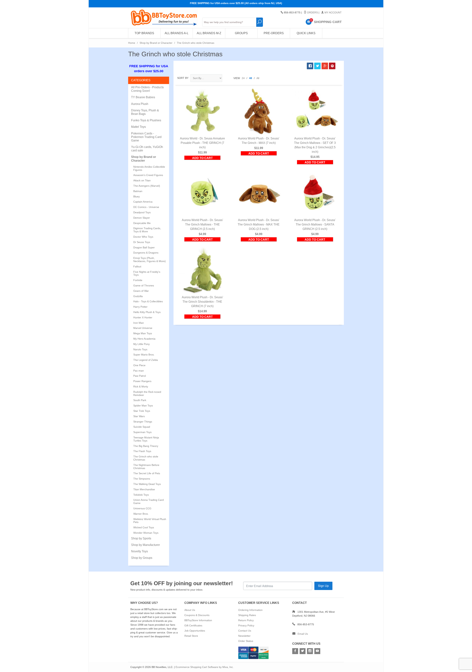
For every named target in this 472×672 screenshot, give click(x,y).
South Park (139, 400)
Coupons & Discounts (196, 615)
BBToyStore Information (198, 620)
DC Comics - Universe (146, 207)
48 (250, 78)
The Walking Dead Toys (147, 484)
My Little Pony (141, 344)
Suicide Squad (141, 426)
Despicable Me (142, 223)
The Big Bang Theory (145, 445)
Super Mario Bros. (144, 354)
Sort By (182, 77)
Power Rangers (142, 381)
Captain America (142, 201)
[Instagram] (310, 651)
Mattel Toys (138, 126)
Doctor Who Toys (143, 236)
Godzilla (138, 296)
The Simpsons (141, 478)
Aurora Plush (139, 103)
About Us (189, 609)
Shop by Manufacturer (145, 544)
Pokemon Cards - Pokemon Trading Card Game (146, 137)
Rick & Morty (140, 386)
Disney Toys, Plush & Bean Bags (145, 112)
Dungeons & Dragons (145, 252)
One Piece (139, 365)
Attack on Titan (142, 180)
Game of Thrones (143, 285)
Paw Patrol (139, 375)
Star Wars (139, 416)
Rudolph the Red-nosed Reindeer (147, 393)
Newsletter (244, 635)
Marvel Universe (142, 327)
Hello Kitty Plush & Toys (147, 312)
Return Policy (246, 620)
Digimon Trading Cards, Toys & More (147, 230)
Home (131, 42)
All (257, 78)
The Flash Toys (142, 451)
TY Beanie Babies (143, 97)
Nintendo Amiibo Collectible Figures (149, 168)
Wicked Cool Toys (143, 527)
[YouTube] (317, 651)
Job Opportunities (194, 630)
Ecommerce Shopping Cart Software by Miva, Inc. (205, 667)
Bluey (136, 196)
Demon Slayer (141, 217)
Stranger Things (142, 421)
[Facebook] (295, 651)
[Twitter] (303, 651)
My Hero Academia (144, 338)
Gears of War (141, 290)
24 (243, 78)
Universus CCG (142, 508)
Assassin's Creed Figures (148, 175)
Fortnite (137, 280)
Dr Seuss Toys (141, 242)
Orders (312, 12)
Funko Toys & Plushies (146, 120)
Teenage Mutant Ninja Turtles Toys (146, 439)
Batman (137, 191)
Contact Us (244, 630)
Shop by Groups (141, 557)
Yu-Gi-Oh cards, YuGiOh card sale (147, 148)
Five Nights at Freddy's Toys (146, 273)
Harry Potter (140, 306)
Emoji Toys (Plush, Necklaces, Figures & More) (149, 260)
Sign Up (323, 586)
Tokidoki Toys (141, 494)
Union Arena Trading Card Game (148, 501)
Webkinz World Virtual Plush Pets (149, 521)
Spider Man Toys (143, 405)
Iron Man (138, 322)
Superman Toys (142, 432)
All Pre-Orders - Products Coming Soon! (147, 89)
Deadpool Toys (142, 212)
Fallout (137, 266)
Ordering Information (250, 609)
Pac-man (138, 370)
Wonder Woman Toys (145, 532)
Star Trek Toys (141, 410)
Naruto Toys (140, 349)
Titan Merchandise (144, 489)
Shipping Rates (247, 615)
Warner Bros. (141, 513)
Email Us (303, 633)
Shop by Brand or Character (156, 42)
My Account (333, 12)
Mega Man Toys (142, 333)
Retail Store (191, 635)
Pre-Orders (274, 33)
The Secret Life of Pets (146, 473)
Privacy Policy (246, 625)
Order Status (245, 640)
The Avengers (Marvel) (146, 185)
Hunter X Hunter (142, 317)
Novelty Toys (139, 551)
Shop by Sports (141, 538)
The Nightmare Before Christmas (146, 467)
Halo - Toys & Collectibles (148, 301)
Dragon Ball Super (144, 247)
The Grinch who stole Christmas (145, 458)
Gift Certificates (193, 625)
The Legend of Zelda (145, 359)
